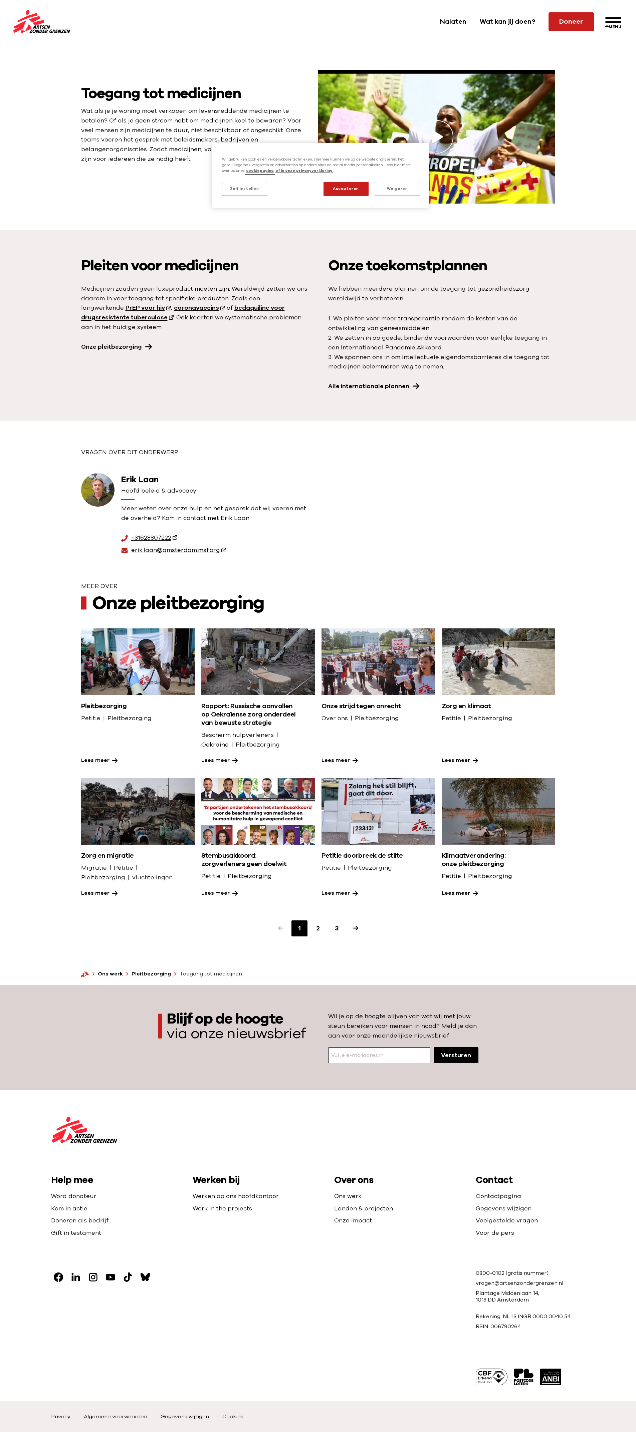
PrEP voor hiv (145, 308)
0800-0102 (491, 1273)
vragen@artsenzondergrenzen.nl (519, 1283)
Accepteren (346, 188)
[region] (320, 175)
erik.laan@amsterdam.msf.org (175, 550)
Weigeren (397, 188)
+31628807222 (151, 538)
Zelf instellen (244, 188)
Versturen (456, 1055)
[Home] (85, 973)
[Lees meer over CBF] (491, 1377)
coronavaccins (196, 308)
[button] (280, 928)
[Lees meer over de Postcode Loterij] (524, 1377)
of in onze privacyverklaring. (304, 170)
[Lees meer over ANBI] (550, 1377)
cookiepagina (260, 170)
